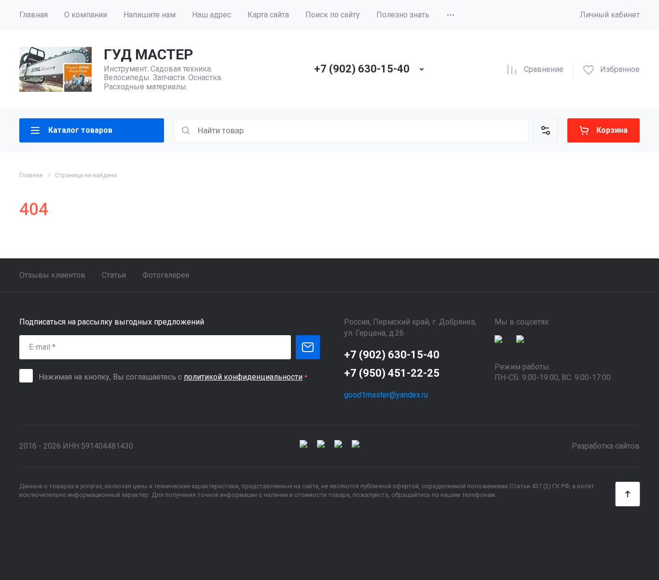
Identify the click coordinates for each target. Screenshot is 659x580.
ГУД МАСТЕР (148, 54)
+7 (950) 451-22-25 (391, 373)
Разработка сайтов (606, 446)
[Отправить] (308, 347)
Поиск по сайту (332, 14)
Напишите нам (150, 14)
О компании (85, 14)
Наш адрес (211, 14)
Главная (33, 14)
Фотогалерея (165, 275)
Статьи (114, 275)
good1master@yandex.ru (386, 394)
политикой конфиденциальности (243, 377)
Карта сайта (268, 14)
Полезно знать (402, 14)
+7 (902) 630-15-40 (362, 69)
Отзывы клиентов (52, 275)
